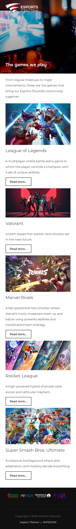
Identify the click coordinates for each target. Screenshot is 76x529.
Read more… (18, 182)
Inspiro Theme (29, 522)
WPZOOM (49, 522)
